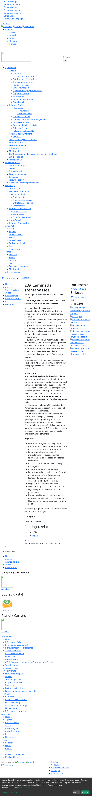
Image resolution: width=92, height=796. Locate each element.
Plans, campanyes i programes (19, 647)
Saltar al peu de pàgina (14, 18)
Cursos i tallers (12, 290)
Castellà (12, 35)
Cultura (8, 748)
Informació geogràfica (15, 711)
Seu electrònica (12, 665)
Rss (6, 301)
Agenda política (12, 562)
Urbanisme (10, 656)
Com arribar (10, 696)
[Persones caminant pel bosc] (80, 320)
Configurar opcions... (10, 792)
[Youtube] (18, 26)
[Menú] (2, 64)
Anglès (12, 38)
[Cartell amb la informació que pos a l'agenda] (80, 310)
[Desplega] (18, 278)
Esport (8, 745)
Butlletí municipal (13, 298)
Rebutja (76, 792)
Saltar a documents (12, 10)
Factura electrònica (14, 688)
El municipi (6, 694)
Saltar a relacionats (12, 13)
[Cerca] (65, 60)
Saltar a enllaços (11, 16)
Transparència (11, 668)
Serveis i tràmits (8, 671)
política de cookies (24, 787)
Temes (4, 740)
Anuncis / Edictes (13, 650)
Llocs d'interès (11, 708)
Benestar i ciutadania (14, 754)
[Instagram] (28, 26)
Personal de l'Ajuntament (16, 645)
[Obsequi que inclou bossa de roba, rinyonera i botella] (80, 333)
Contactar (5, 23)
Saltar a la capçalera (13, 1)
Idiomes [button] (9, 29)
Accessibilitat (57, 773)
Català (12, 32)
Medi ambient (11, 659)
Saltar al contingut (12, 4)
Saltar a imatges (11, 7)
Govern (8, 639)
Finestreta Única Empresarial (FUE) (21, 691)
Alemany (13, 41)
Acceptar (85, 792)
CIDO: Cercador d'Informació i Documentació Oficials (29, 662)
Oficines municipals (14, 673)
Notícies (9, 284)
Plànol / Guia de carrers (16, 699)
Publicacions (11, 567)
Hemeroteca (11, 304)
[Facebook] (7, 26)
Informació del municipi (16, 705)
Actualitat (11, 278)
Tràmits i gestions (13, 679)
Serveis (8, 676)
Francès (12, 44)
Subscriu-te (6, 610)
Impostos (9, 685)
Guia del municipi (13, 702)
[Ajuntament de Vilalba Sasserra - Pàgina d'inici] (16, 56)
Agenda (25, 277)
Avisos (8, 292)
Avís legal (55, 770)
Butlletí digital (11, 295)
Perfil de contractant (14, 653)
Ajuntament (6, 636)
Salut (7, 751)
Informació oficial (13, 642)
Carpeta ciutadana (13, 682)
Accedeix (5, 589)
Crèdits (54, 762)
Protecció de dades (60, 767)
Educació (9, 742)
